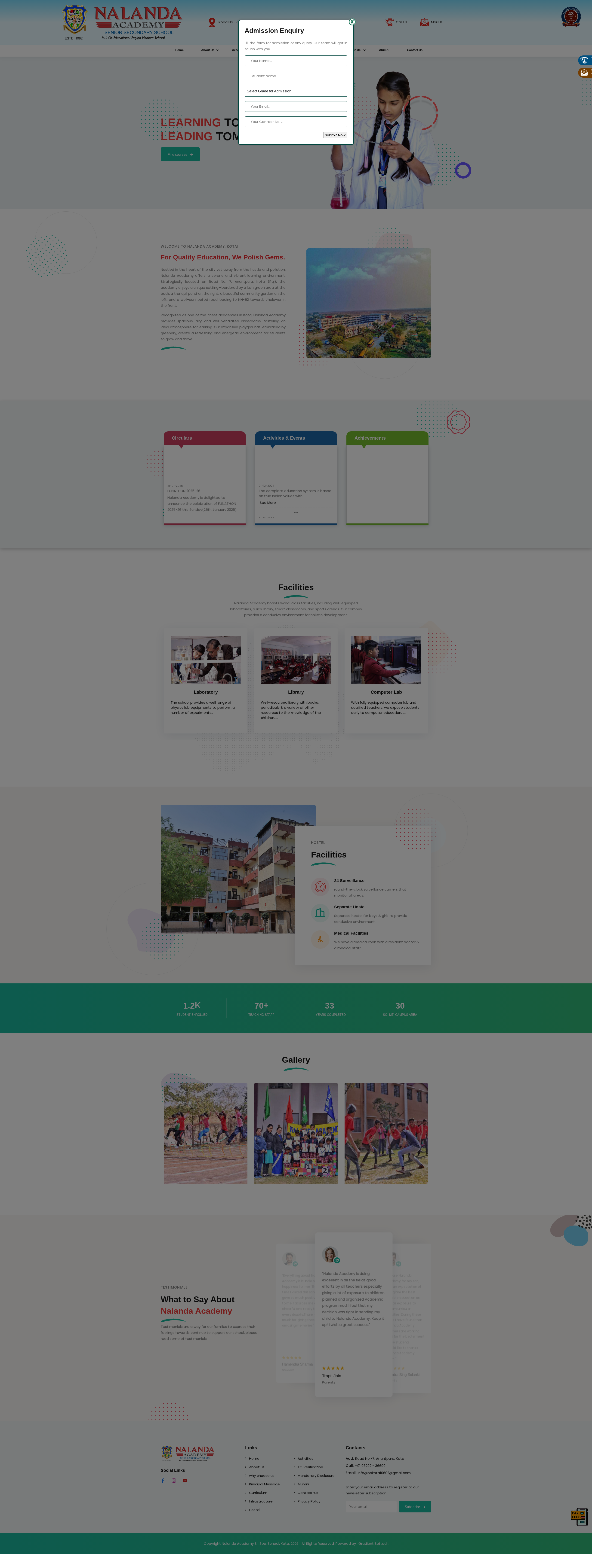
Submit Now (335, 135)
